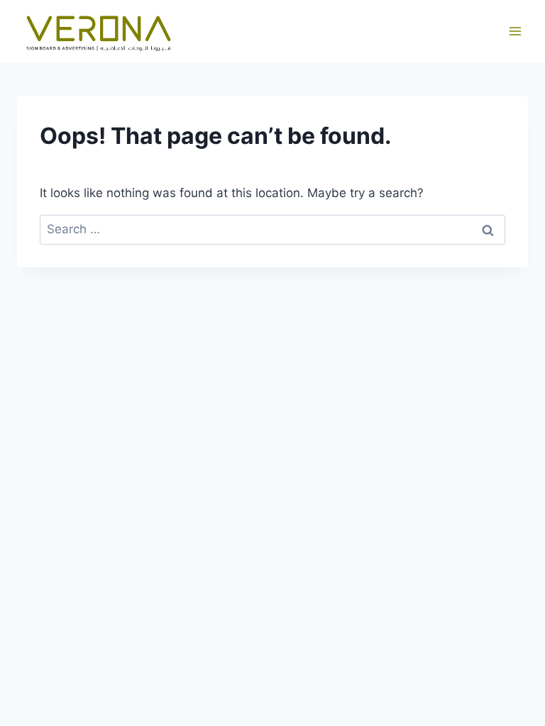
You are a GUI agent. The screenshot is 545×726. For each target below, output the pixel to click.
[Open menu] (515, 32)
